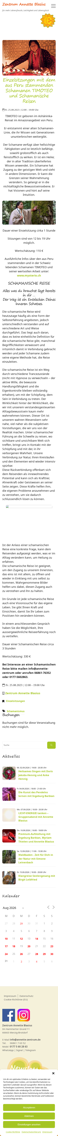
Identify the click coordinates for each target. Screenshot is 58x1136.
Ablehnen (29, 1116)
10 (6, 938)
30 (51, 954)
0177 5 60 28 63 (19, 1046)
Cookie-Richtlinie (13, 1132)
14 (36, 938)
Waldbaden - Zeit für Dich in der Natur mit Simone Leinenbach (35, 858)
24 (6, 954)
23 (51, 946)
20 (29, 946)
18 (13, 946)
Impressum (47, 1132)
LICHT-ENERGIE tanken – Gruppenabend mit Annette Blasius (35, 816)
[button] (53, 1073)
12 (21, 938)
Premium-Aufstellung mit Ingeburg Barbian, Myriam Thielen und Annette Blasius (36, 837)
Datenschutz (26, 995)
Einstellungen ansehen (29, 1124)
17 (6, 946)
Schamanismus (16, 711)
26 (21, 954)
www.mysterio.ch (29, 275)
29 (21, 923)
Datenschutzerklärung (31, 1132)
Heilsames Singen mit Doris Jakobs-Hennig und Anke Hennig (35, 775)
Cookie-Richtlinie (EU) (16, 999)
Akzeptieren (29, 1107)
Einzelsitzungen (15, 701)
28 (36, 954)
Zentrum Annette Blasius (23, 4)
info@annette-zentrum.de (25, 1039)
